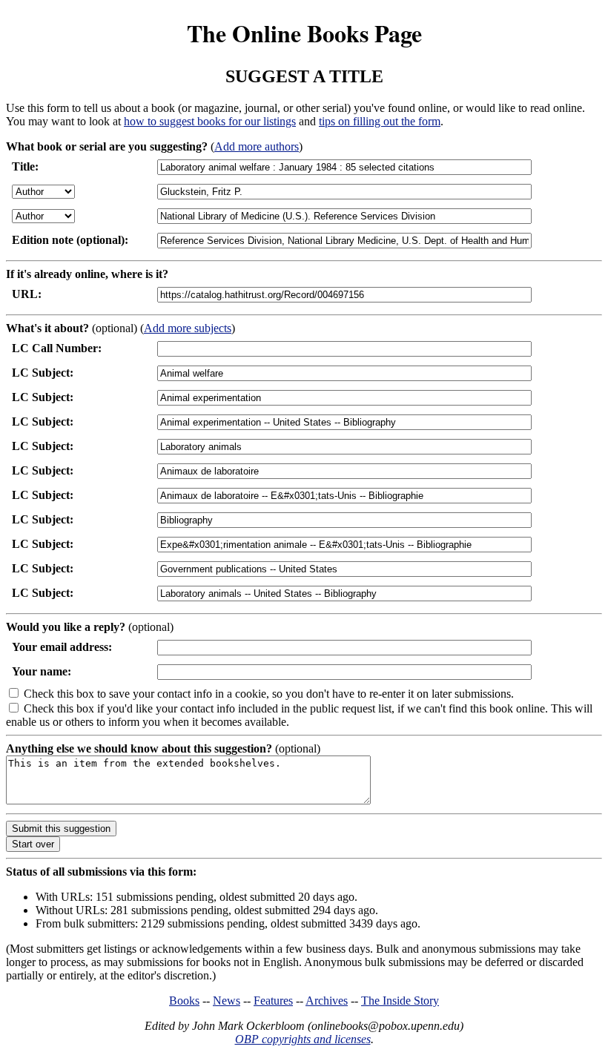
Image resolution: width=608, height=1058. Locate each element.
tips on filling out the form (379, 121)
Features (273, 1000)
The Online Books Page (304, 33)
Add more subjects (187, 328)
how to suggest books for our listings (210, 121)
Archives (326, 1000)
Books (184, 1000)
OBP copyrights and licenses (303, 1039)
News (226, 1000)
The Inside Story (400, 1000)
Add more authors (256, 146)
